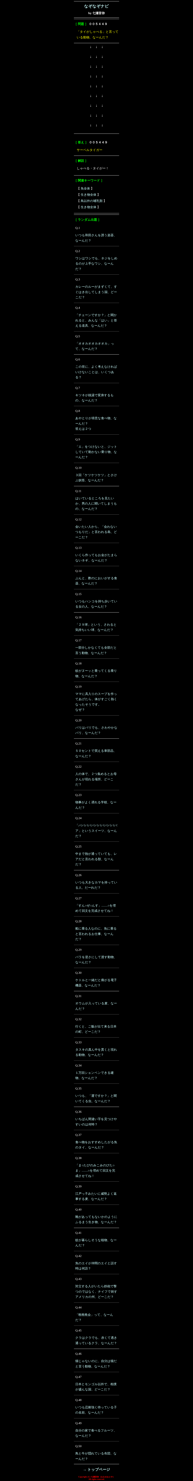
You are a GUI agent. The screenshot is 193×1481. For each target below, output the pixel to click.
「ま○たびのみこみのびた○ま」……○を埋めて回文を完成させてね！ (95, 1171)
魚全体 (85, 188)
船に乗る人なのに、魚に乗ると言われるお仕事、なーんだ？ (96, 934)
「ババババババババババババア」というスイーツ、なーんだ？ (96, 831)
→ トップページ (96, 1469)
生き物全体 (88, 194)
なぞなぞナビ (96, 6)
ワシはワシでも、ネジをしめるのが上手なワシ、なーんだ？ (96, 264)
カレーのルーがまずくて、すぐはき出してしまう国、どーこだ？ (96, 292)
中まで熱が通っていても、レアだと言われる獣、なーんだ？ (96, 859)
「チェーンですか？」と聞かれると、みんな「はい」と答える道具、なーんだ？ (96, 320)
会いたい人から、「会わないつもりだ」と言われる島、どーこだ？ (96, 532)
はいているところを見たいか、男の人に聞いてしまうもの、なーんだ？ (96, 504)
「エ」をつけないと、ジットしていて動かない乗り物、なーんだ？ (96, 452)
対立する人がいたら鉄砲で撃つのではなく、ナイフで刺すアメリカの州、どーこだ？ (96, 1291)
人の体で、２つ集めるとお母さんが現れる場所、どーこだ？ (96, 779)
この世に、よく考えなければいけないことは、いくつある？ (96, 372)
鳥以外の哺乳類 (92, 201)
